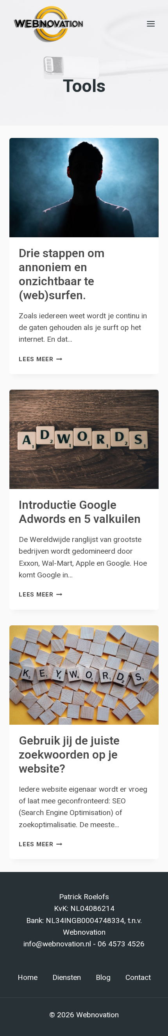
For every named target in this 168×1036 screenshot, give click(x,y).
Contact (138, 977)
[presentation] (84, 187)
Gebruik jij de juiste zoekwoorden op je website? (69, 755)
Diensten (66, 977)
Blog (103, 977)
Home (28, 977)
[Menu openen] (151, 23)
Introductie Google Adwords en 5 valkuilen (80, 512)
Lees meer (41, 359)
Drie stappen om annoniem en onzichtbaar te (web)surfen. (62, 274)
